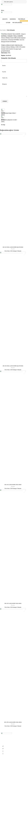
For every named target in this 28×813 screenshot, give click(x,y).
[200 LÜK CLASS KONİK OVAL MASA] (13, 664)
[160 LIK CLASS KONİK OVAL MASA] (13, 426)
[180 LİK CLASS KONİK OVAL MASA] (13, 545)
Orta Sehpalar (11, 30)
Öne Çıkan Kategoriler (8, 772)
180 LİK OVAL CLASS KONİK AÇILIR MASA (13, 365)
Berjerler (3, 808)
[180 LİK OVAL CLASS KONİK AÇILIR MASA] (13, 308)
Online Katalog (4, 767)
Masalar (13, 248)
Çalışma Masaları (5, 777)
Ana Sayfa (3, 30)
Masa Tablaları (4, 782)
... (1, 786)
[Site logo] (6, 6)
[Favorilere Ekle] (23, 135)
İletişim (2, 765)
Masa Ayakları (4, 779)
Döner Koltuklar (4, 805)
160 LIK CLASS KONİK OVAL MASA (12, 484)
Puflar (2, 796)
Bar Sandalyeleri (5, 794)
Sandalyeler (4, 788)
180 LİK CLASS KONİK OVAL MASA (12, 603)
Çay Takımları (4, 811)
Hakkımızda (4, 762)
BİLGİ (2, 760)
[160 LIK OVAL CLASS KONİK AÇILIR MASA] (13, 189)
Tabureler (3, 791)
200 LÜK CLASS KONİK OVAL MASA (13, 722)
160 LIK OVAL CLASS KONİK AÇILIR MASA (13, 247)
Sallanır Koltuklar (5, 803)
